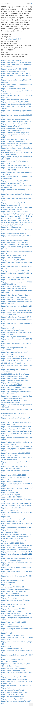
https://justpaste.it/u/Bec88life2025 (14, 297)
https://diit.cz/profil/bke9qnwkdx (13, 598)
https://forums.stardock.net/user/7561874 (16, 686)
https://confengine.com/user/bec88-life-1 (16, 317)
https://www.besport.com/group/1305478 (16, 299)
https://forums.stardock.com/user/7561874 (16, 552)
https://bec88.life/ (14, 39)
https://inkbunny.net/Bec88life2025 (14, 337)
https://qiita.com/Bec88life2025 (12, 130)
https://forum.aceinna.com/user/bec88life (16, 310)
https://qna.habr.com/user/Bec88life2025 (16, 104)
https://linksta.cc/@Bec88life (11, 481)
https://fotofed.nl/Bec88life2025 (13, 697)
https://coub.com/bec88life (11, 258)
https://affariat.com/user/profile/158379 (15, 589)
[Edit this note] (32, 3)
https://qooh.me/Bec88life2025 (12, 280)
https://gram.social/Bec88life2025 (13, 475)
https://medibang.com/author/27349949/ (16, 429)
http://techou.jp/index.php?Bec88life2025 (16, 534)
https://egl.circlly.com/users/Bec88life (15, 381)
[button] (31, 704)
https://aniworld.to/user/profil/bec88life (15, 376)
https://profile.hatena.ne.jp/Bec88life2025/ (16, 122)
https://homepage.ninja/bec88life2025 (15, 119)
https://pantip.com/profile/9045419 (14, 679)
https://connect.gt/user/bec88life (13, 670)
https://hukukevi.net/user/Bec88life (13, 609)
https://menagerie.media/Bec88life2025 (15, 453)
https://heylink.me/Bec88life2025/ (13, 286)
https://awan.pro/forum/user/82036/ (14, 124)
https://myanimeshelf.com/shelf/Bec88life (16, 550)
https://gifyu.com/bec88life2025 (13, 260)
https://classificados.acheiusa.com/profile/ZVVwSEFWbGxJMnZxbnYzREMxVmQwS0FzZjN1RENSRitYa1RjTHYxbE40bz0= (16, 361)
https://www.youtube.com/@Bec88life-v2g (16, 62)
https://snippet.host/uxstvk (11, 227)
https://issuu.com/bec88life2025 (13, 71)
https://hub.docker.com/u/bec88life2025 (15, 295)
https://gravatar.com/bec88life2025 (14, 69)
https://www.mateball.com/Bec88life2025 (16, 427)
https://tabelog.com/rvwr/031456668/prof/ (16, 547)
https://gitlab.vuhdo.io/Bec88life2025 (14, 141)
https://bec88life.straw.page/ (11, 611)
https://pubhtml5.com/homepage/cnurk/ (15, 133)
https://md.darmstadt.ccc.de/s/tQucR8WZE (16, 431)
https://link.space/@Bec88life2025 (13, 255)
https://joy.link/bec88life (10, 455)
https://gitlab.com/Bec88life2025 (13, 89)
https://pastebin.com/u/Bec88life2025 (15, 102)
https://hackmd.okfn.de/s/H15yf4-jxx (14, 203)
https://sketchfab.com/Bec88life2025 (14, 100)
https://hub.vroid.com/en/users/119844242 (16, 446)
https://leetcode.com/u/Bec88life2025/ (15, 277)
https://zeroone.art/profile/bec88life (14, 677)
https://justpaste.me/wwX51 (11, 205)
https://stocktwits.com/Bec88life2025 (15, 139)
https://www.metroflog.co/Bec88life (14, 692)
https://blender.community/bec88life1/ (15, 165)
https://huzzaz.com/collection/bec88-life (16, 528)
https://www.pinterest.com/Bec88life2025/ (16, 73)
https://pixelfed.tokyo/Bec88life (12, 699)
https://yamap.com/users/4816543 (13, 668)
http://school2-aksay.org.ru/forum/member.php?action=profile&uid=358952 (13, 519)
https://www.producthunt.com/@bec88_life (16, 545)
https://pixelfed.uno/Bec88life (12, 694)
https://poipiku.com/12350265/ (12, 356)
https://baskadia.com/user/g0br (12, 183)
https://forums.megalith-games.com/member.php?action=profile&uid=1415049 (11, 495)
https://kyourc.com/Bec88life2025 (13, 622)
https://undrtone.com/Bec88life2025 (14, 181)
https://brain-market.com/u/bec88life (14, 596)
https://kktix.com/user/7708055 (12, 389)
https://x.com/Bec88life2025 (11, 60)
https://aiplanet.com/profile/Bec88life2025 (16, 387)
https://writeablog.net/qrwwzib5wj (13, 288)
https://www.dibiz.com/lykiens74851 (14, 378)
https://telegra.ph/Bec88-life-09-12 (14, 233)
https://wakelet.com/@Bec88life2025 (14, 240)
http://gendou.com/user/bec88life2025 (15, 271)
